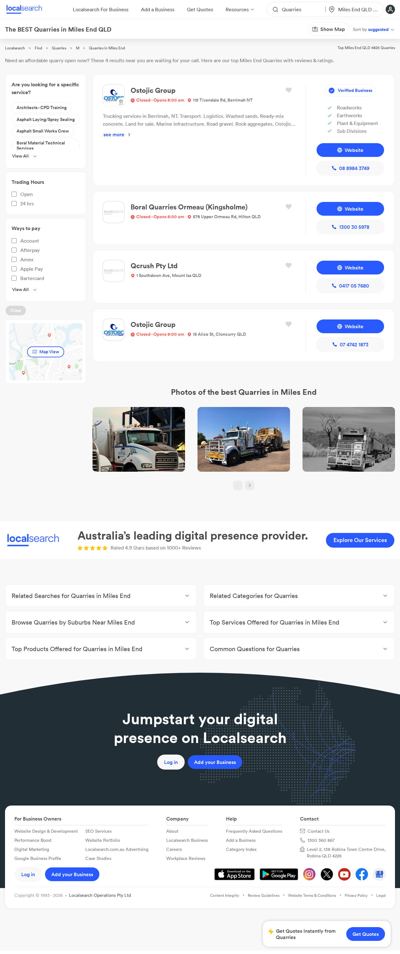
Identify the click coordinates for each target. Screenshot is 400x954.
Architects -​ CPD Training (42, 107)
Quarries (59, 48)
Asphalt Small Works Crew (43, 131)
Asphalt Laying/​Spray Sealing (46, 119)
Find (38, 48)
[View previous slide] (237, 485)
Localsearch (15, 48)
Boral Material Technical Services (41, 145)
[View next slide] (249, 485)
